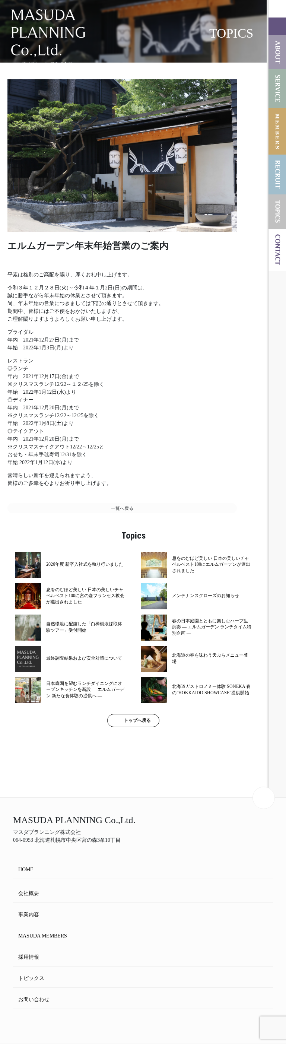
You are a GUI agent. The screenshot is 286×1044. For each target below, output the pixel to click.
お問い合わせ (34, 999)
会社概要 (28, 893)
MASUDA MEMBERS (42, 936)
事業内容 (28, 914)
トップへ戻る (137, 720)
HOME (26, 869)
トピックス (31, 978)
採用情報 (28, 957)
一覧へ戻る (122, 508)
